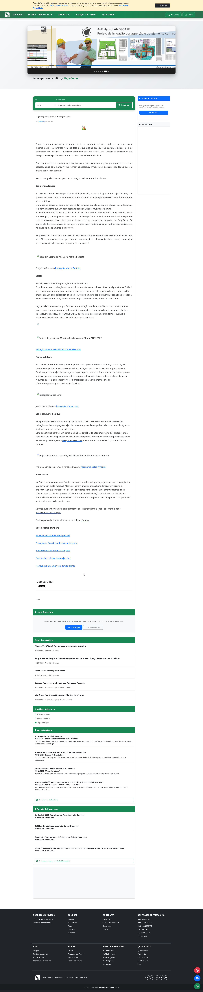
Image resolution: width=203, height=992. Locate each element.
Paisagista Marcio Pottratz (68, 268)
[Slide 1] (94, 71)
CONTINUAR (162, 5)
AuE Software (108, 951)
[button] (18, 15)
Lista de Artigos (43, 714)
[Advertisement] (84, 883)
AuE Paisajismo (109, 957)
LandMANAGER (144, 933)
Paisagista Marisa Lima (67, 406)
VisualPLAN (142, 936)
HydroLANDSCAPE (145, 926)
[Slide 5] (102, 71)
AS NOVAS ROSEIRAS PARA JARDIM (53, 535)
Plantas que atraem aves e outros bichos (55, 565)
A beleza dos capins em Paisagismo (53, 550)
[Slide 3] (98, 71)
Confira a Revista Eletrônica (48, 800)
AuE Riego (107, 964)
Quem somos (108, 15)
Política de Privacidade (59, 5)
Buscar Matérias (43, 718)
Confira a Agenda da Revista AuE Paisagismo (54, 861)
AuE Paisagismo (109, 954)
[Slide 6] (105, 71)
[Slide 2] (96, 71)
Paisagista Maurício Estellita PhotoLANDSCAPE (58, 349)
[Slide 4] (100, 71)
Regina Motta (42, 121)
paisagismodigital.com (109, 987)
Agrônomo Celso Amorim (93, 466)
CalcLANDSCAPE (144, 929)
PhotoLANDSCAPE (145, 922)
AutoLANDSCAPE (144, 919)
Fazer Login (75, 627)
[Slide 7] (108, 71)
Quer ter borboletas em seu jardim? (53, 558)
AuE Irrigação (108, 961)
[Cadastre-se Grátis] (197, 970)
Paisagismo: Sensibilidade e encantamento (56, 543)
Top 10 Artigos (43, 722)
